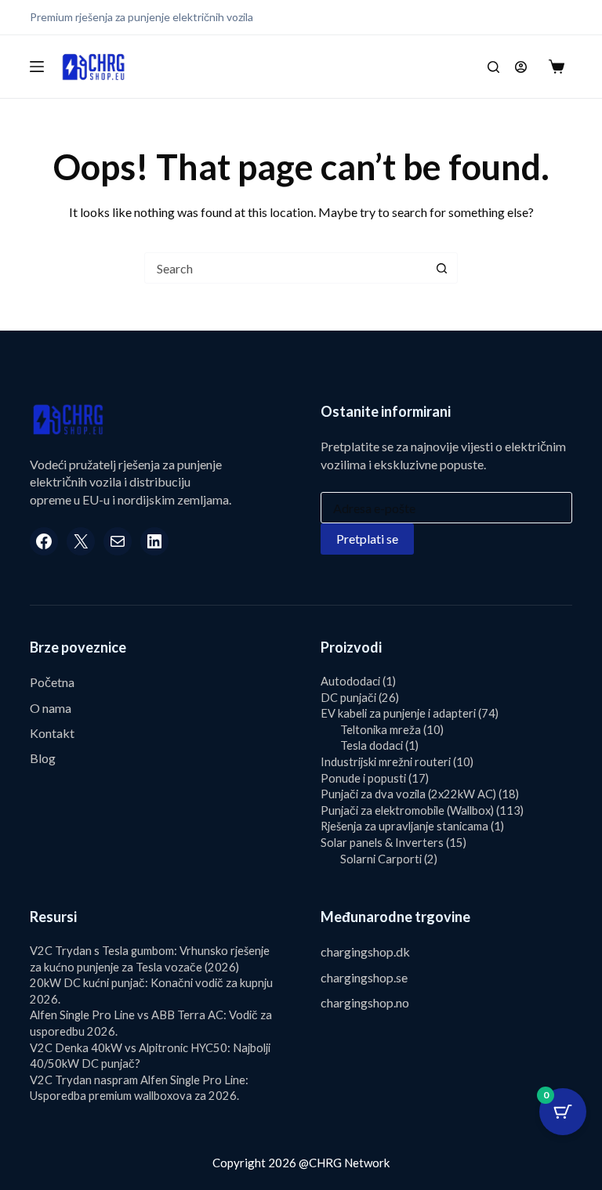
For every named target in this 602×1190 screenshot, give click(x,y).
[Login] (521, 67)
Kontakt (52, 732)
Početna (52, 682)
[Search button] (441, 268)
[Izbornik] (37, 67)
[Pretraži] (493, 67)
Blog (43, 758)
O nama (50, 707)
